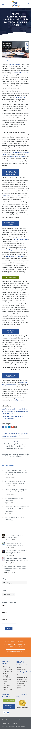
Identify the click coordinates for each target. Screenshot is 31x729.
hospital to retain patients (17, 156)
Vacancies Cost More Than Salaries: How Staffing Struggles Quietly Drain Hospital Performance (16, 473)
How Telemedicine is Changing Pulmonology (14, 519)
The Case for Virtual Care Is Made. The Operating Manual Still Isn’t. (17, 552)
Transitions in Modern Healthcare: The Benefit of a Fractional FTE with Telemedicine (17, 509)
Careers (11, 720)
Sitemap (15, 723)
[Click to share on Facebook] (3, 427)
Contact (4, 720)
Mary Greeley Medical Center (11, 195)
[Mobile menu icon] (3, 4)
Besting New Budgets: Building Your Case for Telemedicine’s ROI (16, 491)
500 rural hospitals (14, 64)
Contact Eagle (7, 689)
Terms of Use (18, 720)
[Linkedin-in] (4, 712)
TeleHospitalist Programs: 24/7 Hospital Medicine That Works (15, 544)
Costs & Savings (7, 43)
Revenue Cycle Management (10, 47)
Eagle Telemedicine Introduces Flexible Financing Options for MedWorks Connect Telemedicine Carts (15, 411)
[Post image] (2, 470)
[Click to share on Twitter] (6, 427)
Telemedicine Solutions (7, 672)
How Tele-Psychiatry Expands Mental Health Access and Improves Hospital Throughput (15, 568)
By (9, 61)
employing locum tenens (20, 239)
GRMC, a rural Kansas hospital (17, 250)
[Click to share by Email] (15, 427)
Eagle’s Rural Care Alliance (14, 256)
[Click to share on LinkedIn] (9, 427)
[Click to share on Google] (12, 427)
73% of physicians (20, 97)
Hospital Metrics (7, 45)
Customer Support (6, 686)
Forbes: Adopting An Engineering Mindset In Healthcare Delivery (15, 482)
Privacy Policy (7, 723)
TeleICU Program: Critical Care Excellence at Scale (14, 536)
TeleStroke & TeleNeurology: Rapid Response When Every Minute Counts (17, 559)
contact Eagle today (17, 400)
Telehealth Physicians (6, 676)
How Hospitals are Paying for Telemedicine (14, 499)
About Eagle (7, 667)
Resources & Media (7, 680)
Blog (4, 683)
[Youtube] (7, 712)
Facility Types (7, 669)
